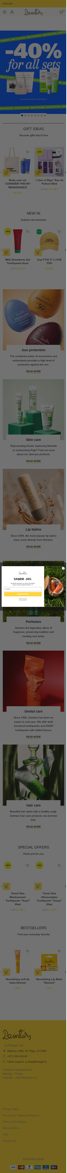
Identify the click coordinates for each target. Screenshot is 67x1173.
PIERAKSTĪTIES (22, 594)
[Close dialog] (63, 568)
